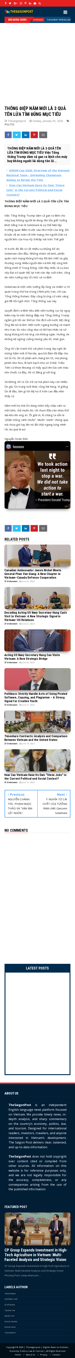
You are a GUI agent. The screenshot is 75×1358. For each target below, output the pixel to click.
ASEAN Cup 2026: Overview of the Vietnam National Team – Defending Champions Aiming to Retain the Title (38, 175)
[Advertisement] (37, 60)
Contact (56, 1355)
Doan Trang (11, 1321)
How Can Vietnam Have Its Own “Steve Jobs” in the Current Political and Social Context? (35, 189)
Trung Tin (10, 1310)
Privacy (43, 1355)
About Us (30, 1355)
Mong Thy (10, 1316)
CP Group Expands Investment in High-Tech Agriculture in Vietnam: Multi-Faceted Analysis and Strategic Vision (36, 1255)
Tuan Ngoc (10, 1333)
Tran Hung (10, 1293)
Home (18, 1355)
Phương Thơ (11, 1299)
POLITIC (10, 124)
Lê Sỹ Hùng (10, 1305)
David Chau (10, 1327)
